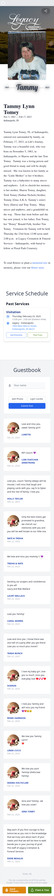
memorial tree (39, 262)
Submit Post (27, 405)
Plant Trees (37, 335)
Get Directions (16, 335)
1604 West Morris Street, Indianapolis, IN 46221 (24, 327)
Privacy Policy (18, 882)
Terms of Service (35, 882)
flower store (37, 267)
